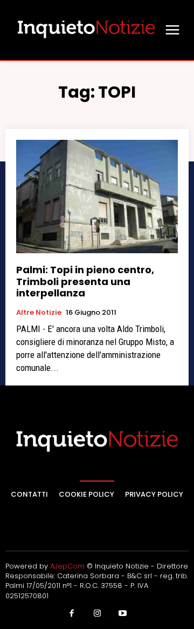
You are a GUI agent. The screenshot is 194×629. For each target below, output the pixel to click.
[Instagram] (97, 614)
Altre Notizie (38, 312)
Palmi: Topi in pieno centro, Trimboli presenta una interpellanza (85, 281)
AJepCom (67, 566)
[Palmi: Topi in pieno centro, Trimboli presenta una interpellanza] (97, 196)
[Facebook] (71, 614)
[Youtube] (123, 614)
